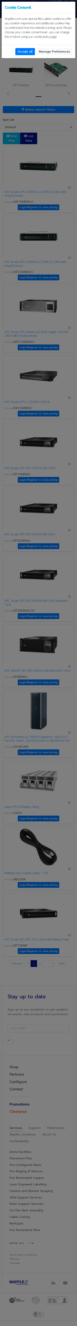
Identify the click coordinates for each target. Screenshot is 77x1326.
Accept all (25, 51)
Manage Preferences (54, 51)
